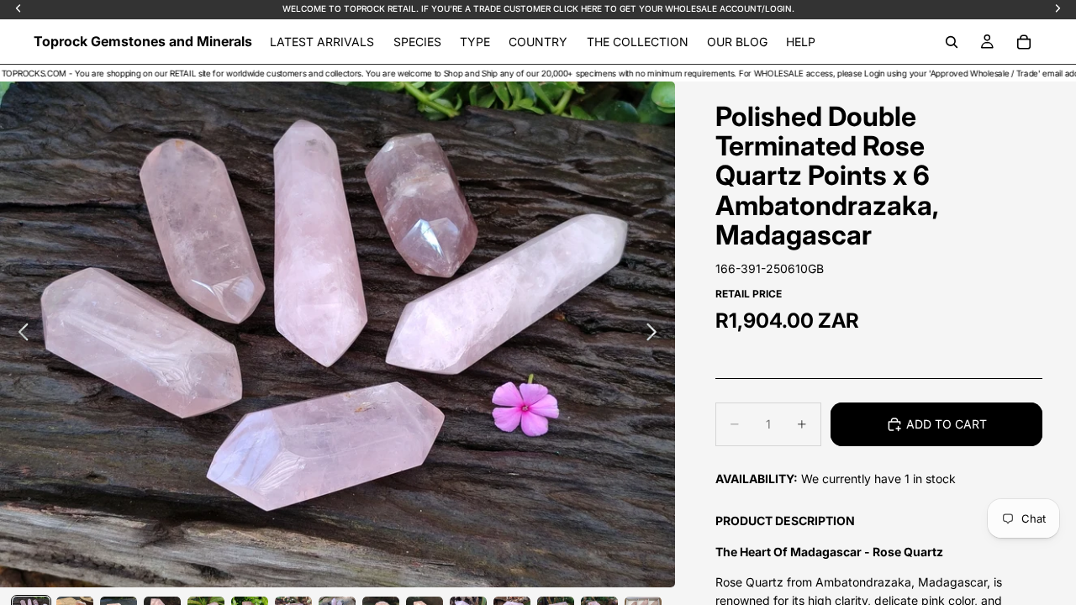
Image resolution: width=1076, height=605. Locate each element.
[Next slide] (656, 334)
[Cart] (1023, 42)
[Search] (951, 42)
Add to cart (946, 424)
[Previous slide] (19, 334)
